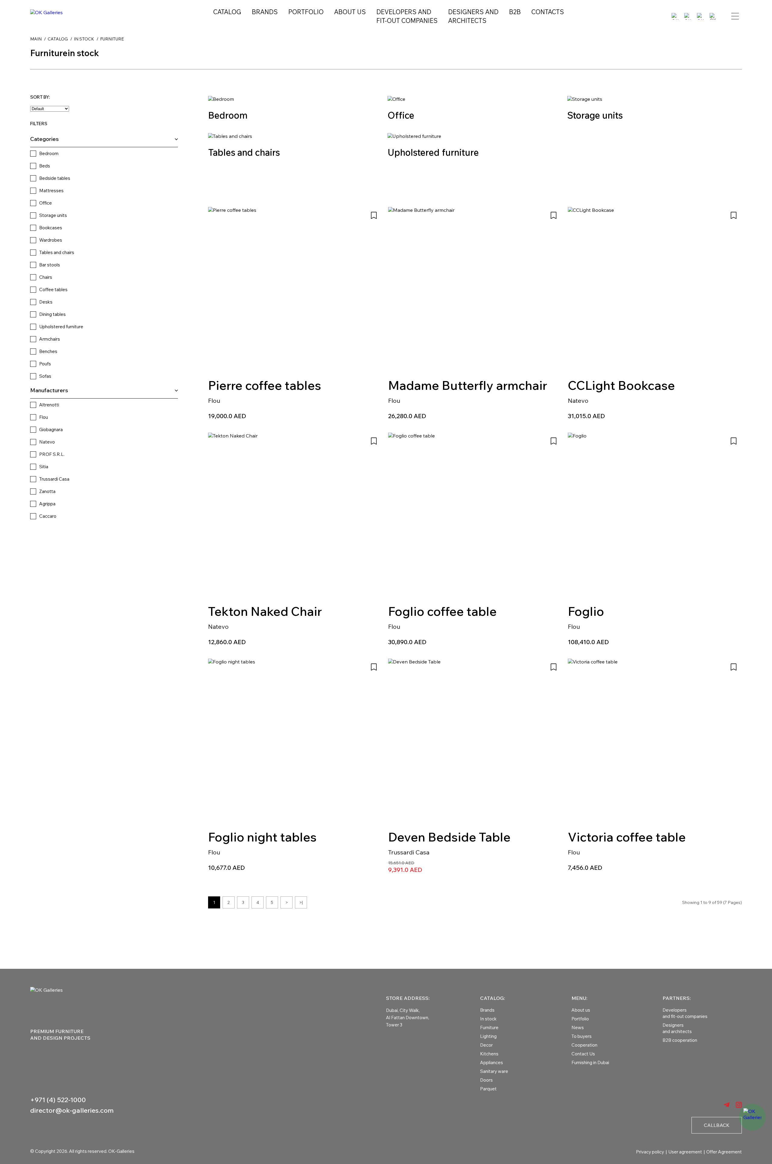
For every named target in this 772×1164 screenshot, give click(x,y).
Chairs (45, 277)
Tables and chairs (56, 252)
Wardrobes (50, 240)
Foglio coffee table (442, 611)
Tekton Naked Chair (265, 611)
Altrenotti (49, 405)
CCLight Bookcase (621, 385)
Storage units (53, 215)
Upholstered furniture (61, 326)
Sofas (45, 376)
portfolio (306, 12)
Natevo (47, 442)
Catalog (227, 12)
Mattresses (51, 190)
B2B (515, 12)
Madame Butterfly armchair (467, 385)
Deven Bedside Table (449, 836)
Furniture (489, 1027)
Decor (486, 1045)
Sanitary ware (494, 1071)
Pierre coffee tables (264, 385)
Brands (265, 12)
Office (45, 203)
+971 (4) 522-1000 (58, 1100)
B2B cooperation (680, 1040)
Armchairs (49, 339)
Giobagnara (51, 429)
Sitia (43, 466)
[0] (700, 16)
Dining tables (52, 314)
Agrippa (47, 504)
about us (350, 12)
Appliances (491, 1062)
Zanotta (47, 491)
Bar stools (49, 265)
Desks (45, 302)
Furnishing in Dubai (590, 1062)
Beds (44, 166)
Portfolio (580, 1019)
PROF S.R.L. (52, 454)
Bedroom (49, 153)
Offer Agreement (724, 1152)
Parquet (488, 1089)
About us (580, 1010)
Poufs (45, 364)
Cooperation (584, 1045)
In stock (488, 1019)
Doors (486, 1080)
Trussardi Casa (54, 479)
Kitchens (489, 1054)
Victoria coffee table (627, 836)
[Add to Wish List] (374, 215)
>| (301, 902)
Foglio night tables (262, 836)
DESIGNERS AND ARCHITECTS (473, 16)
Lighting (488, 1036)
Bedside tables (54, 178)
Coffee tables (53, 289)
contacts (547, 12)
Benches (48, 351)
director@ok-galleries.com (72, 1110)
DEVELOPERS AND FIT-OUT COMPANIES (407, 16)
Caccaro (47, 516)
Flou (43, 417)
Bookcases (50, 228)
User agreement (685, 1152)
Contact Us (583, 1054)
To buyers (581, 1036)
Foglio (586, 611)
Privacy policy (650, 1152)
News (577, 1027)
